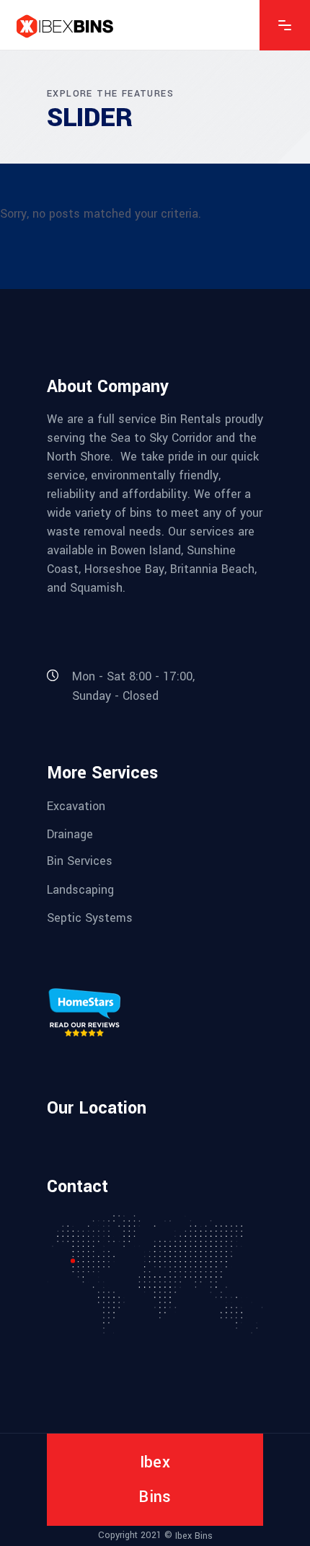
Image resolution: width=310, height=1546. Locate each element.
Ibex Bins (194, 1535)
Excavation (76, 805)
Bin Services (79, 861)
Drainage (70, 834)
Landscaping (80, 889)
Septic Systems (90, 918)
